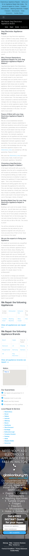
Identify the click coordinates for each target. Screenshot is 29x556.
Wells (6, 438)
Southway (7, 425)
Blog (10, 545)
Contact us (16, 545)
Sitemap (5, 543)
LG (13, 346)
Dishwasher (12, 311)
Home (6, 27)
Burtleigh (7, 429)
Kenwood (5, 346)
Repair (11, 27)
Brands (17, 27)
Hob (26, 319)
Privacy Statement (21, 548)
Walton (6, 416)
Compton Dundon (10, 434)
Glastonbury (8, 412)
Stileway (7, 420)
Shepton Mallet (9, 441)
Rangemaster (6, 350)
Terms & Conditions (8, 548)
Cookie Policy (14, 550)
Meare (6, 423)
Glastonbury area (6, 150)
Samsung (15, 350)
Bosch (4, 340)
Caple (14, 340)
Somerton (7, 443)
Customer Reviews (19, 543)
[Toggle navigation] (3, 17)
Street (6, 414)
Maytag (22, 346)
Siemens (22, 350)
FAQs (10, 543)
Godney (6, 436)
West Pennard (8, 427)
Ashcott (6, 418)
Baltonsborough (9, 432)
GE (3, 353)
